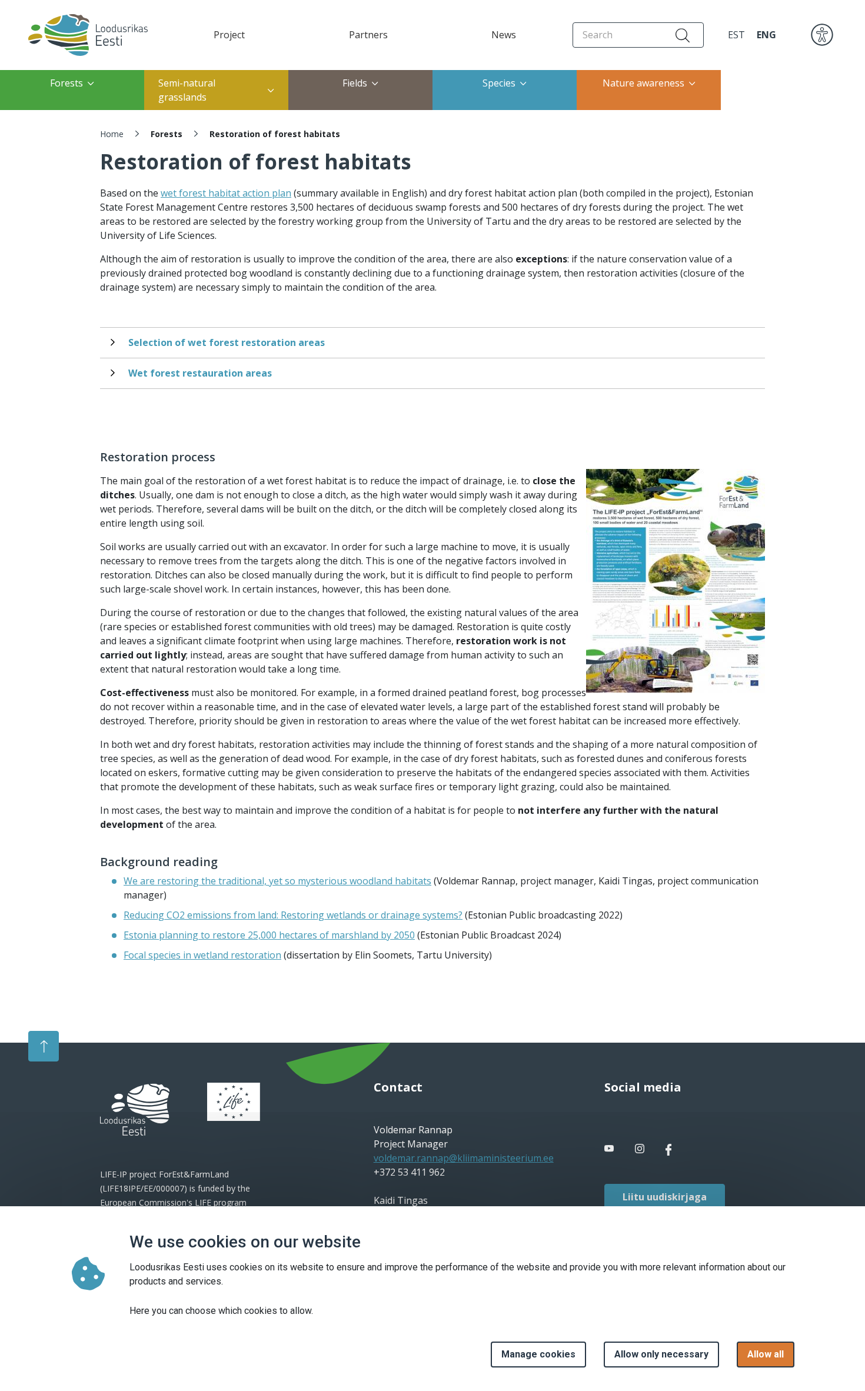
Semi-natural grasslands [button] (186, 90)
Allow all (765, 1354)
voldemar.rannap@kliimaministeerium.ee (464, 1158)
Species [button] (499, 82)
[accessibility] (822, 34)
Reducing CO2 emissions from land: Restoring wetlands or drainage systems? (293, 915)
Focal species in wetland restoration (202, 955)
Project (229, 34)
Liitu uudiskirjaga (665, 1196)
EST (736, 34)
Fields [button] (354, 82)
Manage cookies (538, 1354)
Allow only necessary (661, 1354)
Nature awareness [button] (643, 82)
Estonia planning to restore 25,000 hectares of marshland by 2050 (269, 935)
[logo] (134, 1109)
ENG (766, 34)
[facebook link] (610, 1148)
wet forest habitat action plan (226, 193)
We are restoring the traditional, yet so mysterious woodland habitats (277, 880)
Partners (368, 34)
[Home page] (77, 35)
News (503, 34)
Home (112, 133)
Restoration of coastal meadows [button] (784, 90)
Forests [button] (66, 82)
